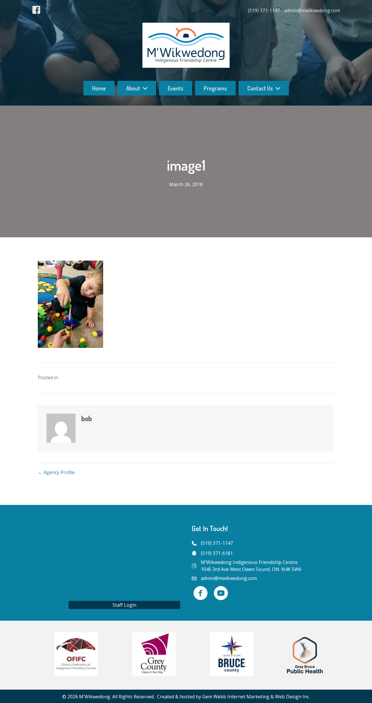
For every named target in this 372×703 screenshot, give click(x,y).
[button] (124, 605)
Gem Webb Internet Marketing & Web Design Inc (255, 696)
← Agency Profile (56, 472)
